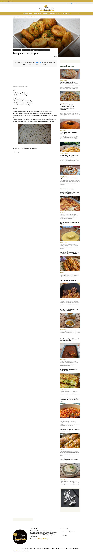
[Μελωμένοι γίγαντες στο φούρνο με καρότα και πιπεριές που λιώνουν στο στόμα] (70, 410)
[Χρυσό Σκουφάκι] (46, 8)
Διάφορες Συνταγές (26, 50)
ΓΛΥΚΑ (30, 13)
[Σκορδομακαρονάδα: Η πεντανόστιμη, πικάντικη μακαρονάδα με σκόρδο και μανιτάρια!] (70, 96)
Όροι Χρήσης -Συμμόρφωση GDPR (45, 548)
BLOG (57, 13)
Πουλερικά (62, 272)
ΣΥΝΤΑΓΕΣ (25, 13)
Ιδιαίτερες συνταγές (21, 16)
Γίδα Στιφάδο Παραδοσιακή (68, 280)
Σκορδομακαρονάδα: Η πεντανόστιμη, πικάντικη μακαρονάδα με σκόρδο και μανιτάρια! (67, 107)
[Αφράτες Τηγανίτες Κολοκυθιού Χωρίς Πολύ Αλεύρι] (70, 380)
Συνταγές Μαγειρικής (35, 50)
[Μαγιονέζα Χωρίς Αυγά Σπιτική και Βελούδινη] (70, 470)
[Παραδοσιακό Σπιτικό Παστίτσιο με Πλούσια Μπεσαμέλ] (70, 203)
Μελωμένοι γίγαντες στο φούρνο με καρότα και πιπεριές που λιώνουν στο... (70, 399)
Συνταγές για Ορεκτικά (45, 50)
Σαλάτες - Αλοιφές (63, 242)
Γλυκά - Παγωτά (63, 130)
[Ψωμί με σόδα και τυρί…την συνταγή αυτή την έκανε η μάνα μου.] (70, 74)
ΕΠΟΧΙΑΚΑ (52, 13)
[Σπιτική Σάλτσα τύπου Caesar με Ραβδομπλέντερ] (70, 233)
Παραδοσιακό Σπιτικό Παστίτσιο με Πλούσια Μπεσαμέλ (69, 192)
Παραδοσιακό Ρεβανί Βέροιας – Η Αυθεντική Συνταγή (69, 339)
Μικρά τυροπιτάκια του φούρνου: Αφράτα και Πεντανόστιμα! (69, 156)
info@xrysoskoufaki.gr (42, 538)
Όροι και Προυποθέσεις (28, 548)
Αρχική (14, 16)
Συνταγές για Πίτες (63, 176)
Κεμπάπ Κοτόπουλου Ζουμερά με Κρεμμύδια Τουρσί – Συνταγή (69, 252)
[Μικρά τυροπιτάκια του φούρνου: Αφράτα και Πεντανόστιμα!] (70, 147)
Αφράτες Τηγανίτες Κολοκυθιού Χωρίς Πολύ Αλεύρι (69, 369)
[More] (37, 160)
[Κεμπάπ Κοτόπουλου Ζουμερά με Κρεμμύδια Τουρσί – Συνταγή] (70, 263)
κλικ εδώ (39, 62)
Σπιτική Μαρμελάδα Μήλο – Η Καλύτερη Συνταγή (69, 309)
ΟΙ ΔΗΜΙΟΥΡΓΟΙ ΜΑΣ (65, 13)
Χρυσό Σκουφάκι (17, 550)
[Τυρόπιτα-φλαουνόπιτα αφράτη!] (70, 170)
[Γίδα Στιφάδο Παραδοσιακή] (70, 290)
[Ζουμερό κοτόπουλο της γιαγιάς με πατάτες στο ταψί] (70, 440)
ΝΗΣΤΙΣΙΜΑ (45, 13)
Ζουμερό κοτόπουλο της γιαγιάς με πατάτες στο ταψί (70, 430)
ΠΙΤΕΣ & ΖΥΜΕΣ (37, 13)
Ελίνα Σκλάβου (62, 212)
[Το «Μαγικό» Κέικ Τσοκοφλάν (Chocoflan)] (70, 124)
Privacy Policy (60, 548)
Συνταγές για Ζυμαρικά (64, 103)
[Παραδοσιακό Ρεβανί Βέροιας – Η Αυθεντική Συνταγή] (70, 350)
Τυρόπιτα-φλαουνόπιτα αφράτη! (69, 178)
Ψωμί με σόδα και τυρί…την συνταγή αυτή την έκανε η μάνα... (69, 82)
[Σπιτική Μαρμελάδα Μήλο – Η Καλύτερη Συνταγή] (70, 320)
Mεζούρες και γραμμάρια (73, 548)
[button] (78, 13)
